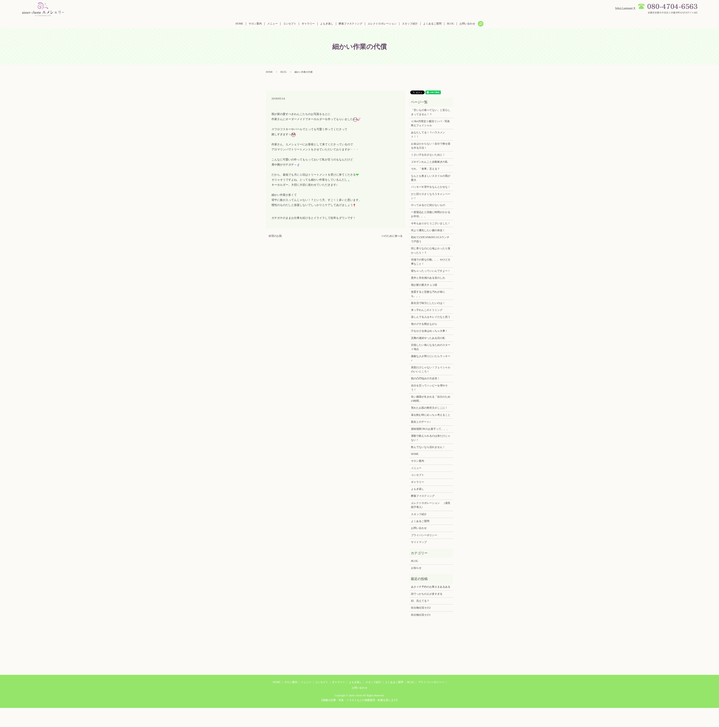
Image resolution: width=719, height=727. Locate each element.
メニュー (272, 23)
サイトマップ (419, 542)
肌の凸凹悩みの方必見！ (425, 378)
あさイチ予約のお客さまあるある (430, 586)
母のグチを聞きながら (424, 324)
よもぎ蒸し (326, 23)
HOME (239, 23)
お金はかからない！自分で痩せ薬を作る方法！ (430, 145)
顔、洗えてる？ (420, 600)
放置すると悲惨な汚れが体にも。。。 (428, 293)
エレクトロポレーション (382, 23)
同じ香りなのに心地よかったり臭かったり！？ (430, 250)
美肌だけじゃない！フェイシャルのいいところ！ (430, 369)
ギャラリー (308, 23)
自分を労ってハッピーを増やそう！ (429, 387)
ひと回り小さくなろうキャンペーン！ (430, 196)
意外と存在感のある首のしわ (428, 277)
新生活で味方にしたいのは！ (428, 303)
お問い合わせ (467, 23)
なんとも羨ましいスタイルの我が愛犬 (430, 178)
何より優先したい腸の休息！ (428, 230)
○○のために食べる (392, 236)
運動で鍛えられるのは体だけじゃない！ (430, 437)
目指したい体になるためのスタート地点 (430, 347)
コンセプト (289, 23)
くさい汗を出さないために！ (428, 154)
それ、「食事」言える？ (425, 168)
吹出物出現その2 (421, 607)
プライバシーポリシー (424, 535)
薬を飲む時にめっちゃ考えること (430, 415)
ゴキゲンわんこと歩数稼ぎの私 (429, 161)
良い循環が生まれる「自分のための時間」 (430, 398)
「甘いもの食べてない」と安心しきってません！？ (430, 112)
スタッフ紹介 (410, 23)
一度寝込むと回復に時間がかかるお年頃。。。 (430, 214)
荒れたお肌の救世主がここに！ (429, 407)
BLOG (450, 23)
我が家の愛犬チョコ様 (424, 285)
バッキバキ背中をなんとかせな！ (430, 187)
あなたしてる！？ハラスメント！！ (428, 134)
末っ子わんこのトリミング (426, 310)
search (480, 24)
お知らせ (416, 568)
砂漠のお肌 (275, 236)
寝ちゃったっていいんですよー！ (430, 271)
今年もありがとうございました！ (430, 223)
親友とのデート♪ (421, 421)
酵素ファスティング (350, 23)
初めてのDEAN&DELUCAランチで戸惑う (430, 239)
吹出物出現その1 (421, 614)
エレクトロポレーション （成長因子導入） (430, 505)
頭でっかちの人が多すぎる (426, 594)
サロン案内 (255, 23)
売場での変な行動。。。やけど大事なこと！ (430, 261)
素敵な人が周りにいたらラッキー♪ (430, 358)
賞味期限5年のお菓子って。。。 (430, 429)
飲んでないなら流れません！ (428, 447)
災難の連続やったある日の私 (428, 338)
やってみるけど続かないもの (428, 205)
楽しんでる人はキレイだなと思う (430, 317)
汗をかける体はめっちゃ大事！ (429, 331)
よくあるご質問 (432, 23)
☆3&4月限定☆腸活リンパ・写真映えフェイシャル (430, 123)
